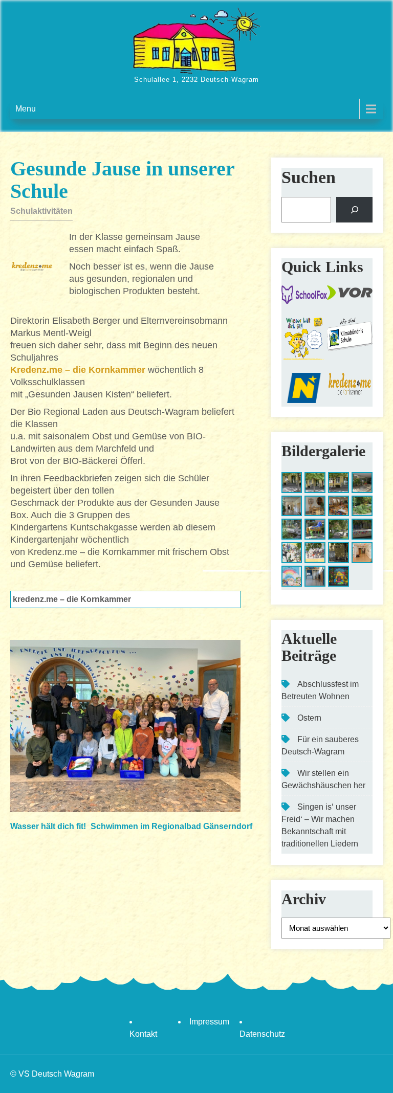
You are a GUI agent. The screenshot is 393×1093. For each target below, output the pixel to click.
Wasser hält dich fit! (48, 826)
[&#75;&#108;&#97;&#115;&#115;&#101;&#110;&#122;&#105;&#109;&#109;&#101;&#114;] (338, 506)
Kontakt (143, 1034)
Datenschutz (262, 1034)
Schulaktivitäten (41, 211)
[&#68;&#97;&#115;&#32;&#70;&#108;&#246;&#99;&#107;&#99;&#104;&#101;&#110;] (291, 576)
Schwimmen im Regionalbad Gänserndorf (171, 826)
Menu (25, 108)
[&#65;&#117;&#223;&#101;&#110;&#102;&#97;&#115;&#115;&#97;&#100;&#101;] (291, 552)
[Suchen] (354, 209)
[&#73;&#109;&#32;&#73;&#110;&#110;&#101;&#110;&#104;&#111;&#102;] (362, 506)
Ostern (309, 717)
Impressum (209, 1021)
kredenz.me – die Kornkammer (72, 599)
